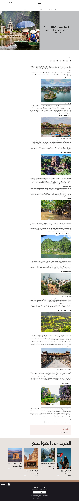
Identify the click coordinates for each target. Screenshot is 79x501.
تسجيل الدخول (39, 492)
